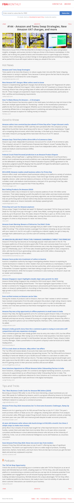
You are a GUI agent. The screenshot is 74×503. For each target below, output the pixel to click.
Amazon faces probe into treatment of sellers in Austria (24, 259)
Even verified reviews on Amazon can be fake (19, 296)
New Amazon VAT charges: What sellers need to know (23, 82)
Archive (67, 4)
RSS (38, 499)
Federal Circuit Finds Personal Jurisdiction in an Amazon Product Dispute (30, 155)
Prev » (70, 24)
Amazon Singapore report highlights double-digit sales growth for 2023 (30, 279)
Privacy (70, 499)
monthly (11, 4)
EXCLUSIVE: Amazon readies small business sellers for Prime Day (27, 172)
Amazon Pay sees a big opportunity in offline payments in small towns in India (32, 311)
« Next (4, 24)
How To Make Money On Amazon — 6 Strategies (21, 100)
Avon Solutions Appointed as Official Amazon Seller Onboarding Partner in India (33, 368)
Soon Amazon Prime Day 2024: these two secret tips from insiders (27, 443)
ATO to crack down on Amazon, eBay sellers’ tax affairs (23, 349)
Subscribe (65, 13)
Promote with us (45, 499)
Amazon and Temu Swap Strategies (16, 70)
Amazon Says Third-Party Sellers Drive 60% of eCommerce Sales (27, 139)
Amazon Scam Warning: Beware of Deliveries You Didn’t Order (26, 224)
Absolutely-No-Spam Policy (36, 17)
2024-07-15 (37, 24)
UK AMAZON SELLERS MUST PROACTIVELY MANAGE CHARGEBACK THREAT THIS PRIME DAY (36, 239)
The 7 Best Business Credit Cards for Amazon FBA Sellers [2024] (26, 391)
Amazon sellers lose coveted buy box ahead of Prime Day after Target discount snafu (35, 124)
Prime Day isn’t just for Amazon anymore (18, 207)
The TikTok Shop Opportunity (13, 465)
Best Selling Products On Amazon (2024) (17, 189)
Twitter (33, 499)
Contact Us (57, 4)
